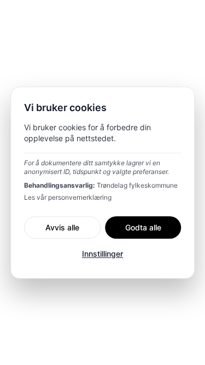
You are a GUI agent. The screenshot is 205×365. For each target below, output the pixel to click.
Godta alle (143, 227)
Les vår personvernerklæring (68, 197)
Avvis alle (62, 227)
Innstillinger (102, 254)
